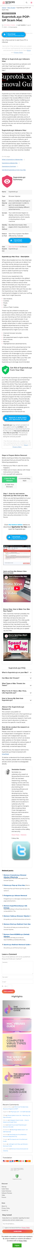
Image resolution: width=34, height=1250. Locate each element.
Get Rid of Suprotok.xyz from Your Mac (14, 170)
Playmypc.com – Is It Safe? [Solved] (20, 1111)
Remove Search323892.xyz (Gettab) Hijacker (16, 935)
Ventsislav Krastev (9, 25)
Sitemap (4, 1187)
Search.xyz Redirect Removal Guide (17, 944)
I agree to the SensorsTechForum (17, 1227)
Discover (5, 1183)
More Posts (15, 835)
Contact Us (5, 1210)
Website (23, 835)
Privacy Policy (18, 52)
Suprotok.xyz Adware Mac (10, 163)
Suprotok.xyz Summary (9, 166)
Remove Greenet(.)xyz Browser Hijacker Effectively (15, 875)
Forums (4, 1197)
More (3, 1203)
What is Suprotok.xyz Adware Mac (12, 159)
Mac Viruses (11, 7)
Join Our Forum (14, 246)
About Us (4, 1206)
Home (4, 7)
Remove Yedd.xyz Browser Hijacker (17, 916)
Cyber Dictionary (6, 1191)
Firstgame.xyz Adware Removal (15, 895)
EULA (29, 50)
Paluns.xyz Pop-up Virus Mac (14, 885)
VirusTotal (5, 754)
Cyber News (5, 1189)
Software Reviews (7, 1193)
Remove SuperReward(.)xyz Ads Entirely (15, 906)
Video (3, 1195)
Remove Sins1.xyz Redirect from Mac (17, 924)
